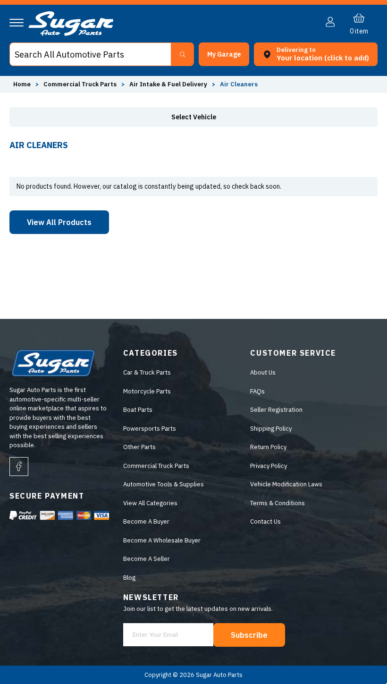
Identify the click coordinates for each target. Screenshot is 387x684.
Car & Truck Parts (147, 372)
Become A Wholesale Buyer (162, 540)
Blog (129, 578)
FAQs (257, 391)
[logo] (70, 34)
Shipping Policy (271, 429)
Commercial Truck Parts (156, 466)
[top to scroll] (359, 656)
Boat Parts (137, 410)
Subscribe (249, 635)
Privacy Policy (268, 466)
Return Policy (268, 447)
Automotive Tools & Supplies (163, 484)
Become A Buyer (146, 521)
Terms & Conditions (277, 503)
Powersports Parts (149, 429)
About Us (263, 372)
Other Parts (139, 447)
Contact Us (265, 521)
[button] (386, 681)
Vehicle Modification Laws (286, 484)
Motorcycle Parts (147, 391)
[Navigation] (16, 22)
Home (22, 84)
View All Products (59, 222)
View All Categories (150, 503)
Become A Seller (146, 559)
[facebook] (18, 466)
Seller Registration (276, 410)
